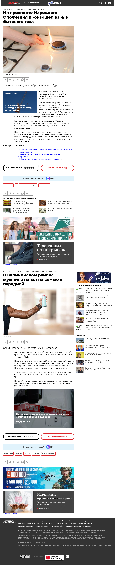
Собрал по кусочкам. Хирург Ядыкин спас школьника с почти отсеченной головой (99, 290)
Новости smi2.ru (10, 265)
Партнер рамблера (37, 556)
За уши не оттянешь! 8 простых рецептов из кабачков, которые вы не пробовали (99, 305)
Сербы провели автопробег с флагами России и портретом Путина (98, 346)
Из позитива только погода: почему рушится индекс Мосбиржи (97, 361)
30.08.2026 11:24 (8, 271)
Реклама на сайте (48, 523)
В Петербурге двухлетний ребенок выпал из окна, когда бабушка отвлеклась (23, 210)
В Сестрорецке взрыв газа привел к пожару (40, 159)
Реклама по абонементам (67, 523)
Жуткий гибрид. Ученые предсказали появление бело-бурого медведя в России (99, 327)
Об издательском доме (26, 521)
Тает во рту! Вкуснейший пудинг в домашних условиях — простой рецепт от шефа (97, 320)
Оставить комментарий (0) (57, 168)
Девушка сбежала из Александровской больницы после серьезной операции (23, 203)
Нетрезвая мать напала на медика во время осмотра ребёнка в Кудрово (43, 415)
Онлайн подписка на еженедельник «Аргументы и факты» (86, 521)
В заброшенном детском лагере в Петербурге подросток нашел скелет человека (60, 203)
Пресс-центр (41, 521)
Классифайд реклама (25, 526)
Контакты (21, 523)
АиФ (17, 74)
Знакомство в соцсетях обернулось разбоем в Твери (97, 368)
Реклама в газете (33, 523)
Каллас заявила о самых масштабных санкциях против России (98, 354)
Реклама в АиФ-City (86, 523)
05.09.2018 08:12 (8, 9)
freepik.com (7, 336)
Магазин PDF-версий (56, 521)
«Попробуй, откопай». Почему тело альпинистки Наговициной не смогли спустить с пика (98, 312)
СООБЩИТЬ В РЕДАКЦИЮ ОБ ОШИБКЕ (78, 526)
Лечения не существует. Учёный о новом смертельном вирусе (97, 297)
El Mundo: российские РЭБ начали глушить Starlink (97, 339)
